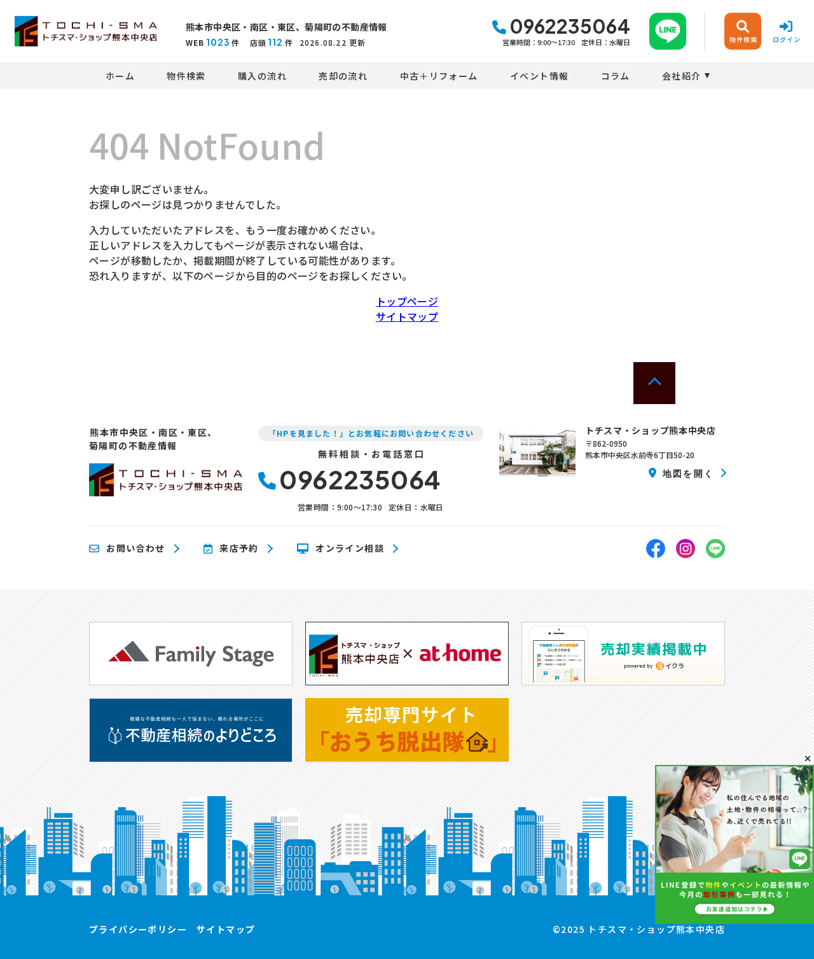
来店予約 (239, 548)
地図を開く (688, 473)
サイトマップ (407, 316)
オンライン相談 (349, 548)
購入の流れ (262, 75)
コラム (615, 75)
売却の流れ (343, 75)
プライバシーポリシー (138, 929)
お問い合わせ (135, 548)
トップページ (407, 301)
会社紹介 (681, 75)
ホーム (120, 75)
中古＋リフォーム (439, 75)
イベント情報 (539, 75)
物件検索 (186, 75)
